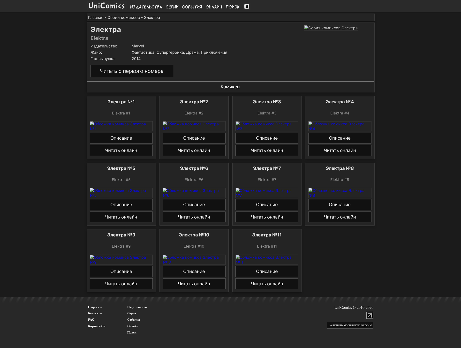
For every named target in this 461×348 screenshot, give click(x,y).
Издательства (146, 7)
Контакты (95, 313)
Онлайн (214, 7)
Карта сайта (97, 326)
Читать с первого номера (132, 71)
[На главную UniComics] (107, 9)
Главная (95, 17)
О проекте (95, 307)
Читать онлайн (121, 150)
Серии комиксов (123, 17)
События (192, 7)
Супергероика (170, 52)
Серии (172, 7)
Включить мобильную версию (350, 325)
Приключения (214, 52)
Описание (121, 138)
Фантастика (143, 52)
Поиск (233, 7)
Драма (192, 52)
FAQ (91, 319)
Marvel (138, 46)
